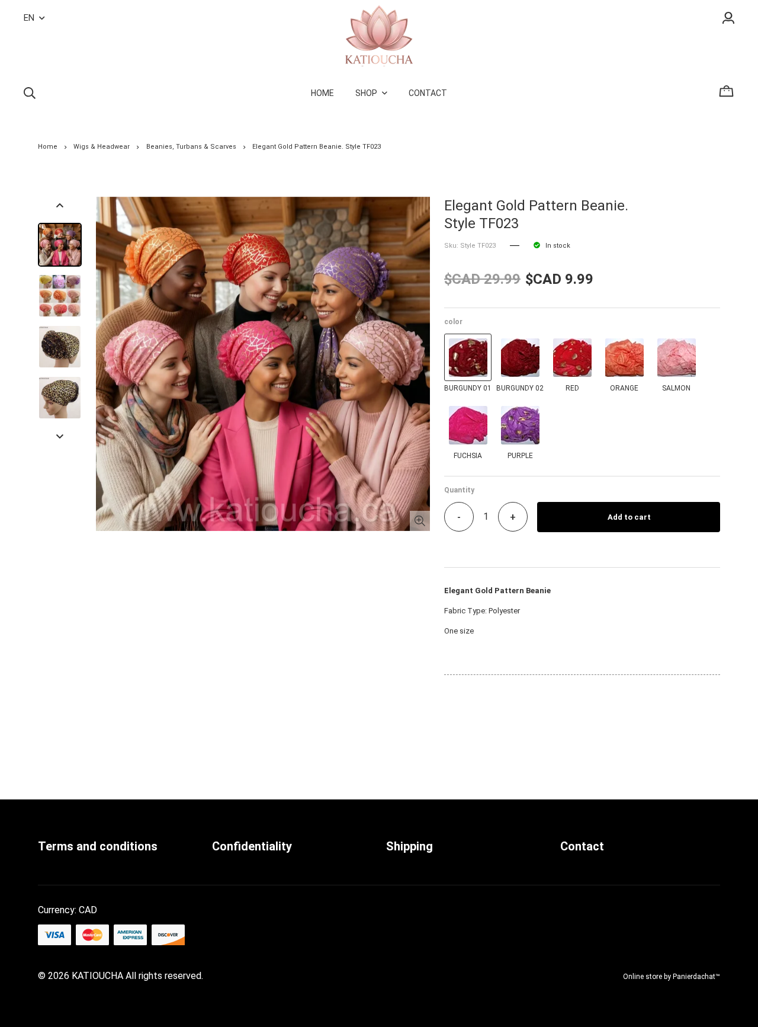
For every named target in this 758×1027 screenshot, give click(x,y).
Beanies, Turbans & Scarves (191, 147)
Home (47, 147)
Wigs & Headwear (101, 147)
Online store (642, 976)
